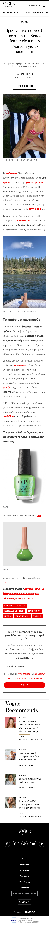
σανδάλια (8, 416)
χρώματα (8, 182)
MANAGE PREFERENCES (24, 894)
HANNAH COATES (24, 74)
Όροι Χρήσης (24, 882)
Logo (24, 833)
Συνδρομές (24, 888)
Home (24, 859)
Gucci (6, 582)
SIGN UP (24, 685)
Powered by (19, 912)
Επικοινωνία (24, 865)
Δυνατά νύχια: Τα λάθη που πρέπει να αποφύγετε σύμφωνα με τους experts (23, 594)
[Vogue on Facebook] (7, 843)
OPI (39, 515)
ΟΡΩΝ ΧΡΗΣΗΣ (24, 674)
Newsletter (24, 870)
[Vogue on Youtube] (33, 843)
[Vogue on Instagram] (16, 843)
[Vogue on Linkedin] (42, 843)
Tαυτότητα (24, 876)
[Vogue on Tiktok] (24, 843)
